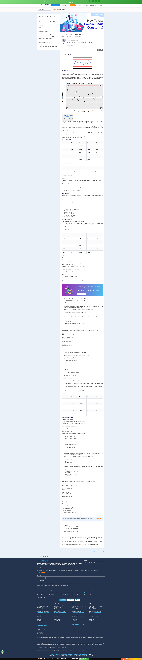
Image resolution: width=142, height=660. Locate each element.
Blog (59, 570)
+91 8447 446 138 (89, 592)
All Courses (56, 5)
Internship (63, 570)
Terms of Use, (81, 654)
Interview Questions (66, 9)
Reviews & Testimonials (85, 570)
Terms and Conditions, (67, 654)
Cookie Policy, (75, 654)
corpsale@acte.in (77, 594)
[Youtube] (92, 563)
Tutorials (59, 9)
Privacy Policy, (54, 654)
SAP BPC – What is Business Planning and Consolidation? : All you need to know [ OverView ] (48, 46)
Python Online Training (65, 583)
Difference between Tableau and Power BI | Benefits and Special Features (48, 22)
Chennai (63, 599)
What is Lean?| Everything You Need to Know (47, 16)
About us (38, 577)
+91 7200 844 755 (53, 592)
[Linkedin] (101, 50)
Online (77, 599)
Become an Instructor (81, 577)
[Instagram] (85, 563)
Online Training (64, 577)
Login (101, 5)
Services (43, 577)
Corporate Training (72, 577)
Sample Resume (49, 570)
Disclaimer (86, 654)
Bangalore (70, 599)
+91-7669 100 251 (65, 592)
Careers (53, 577)
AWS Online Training (40, 583)
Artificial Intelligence (55, 585)
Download (98, 518)
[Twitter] (99, 50)
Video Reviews (76, 570)
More (96, 5)
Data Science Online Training (86, 583)
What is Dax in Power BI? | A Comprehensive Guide (48, 34)
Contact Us (58, 577)
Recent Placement (86, 5)
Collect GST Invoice (41, 572)
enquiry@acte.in (65, 594)
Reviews (79, 5)
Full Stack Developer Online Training (43, 585)
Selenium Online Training (74, 583)
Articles (54, 9)
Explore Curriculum (81, 293)
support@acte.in (89, 594)
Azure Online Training (64, 585)
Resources (92, 5)
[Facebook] (98, 50)
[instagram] (102, 50)
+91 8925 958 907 (77, 592)
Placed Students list (94, 570)
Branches (48, 577)
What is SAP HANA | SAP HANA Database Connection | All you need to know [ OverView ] (48, 42)
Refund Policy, (60, 654)
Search (72, 5)
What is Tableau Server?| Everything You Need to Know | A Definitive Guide (47, 31)
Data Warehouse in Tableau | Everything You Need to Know (48, 26)
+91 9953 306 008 (41, 592)
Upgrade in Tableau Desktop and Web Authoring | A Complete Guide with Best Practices (48, 37)
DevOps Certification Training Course (52, 583)
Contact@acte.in (41, 594)
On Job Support (69, 570)
